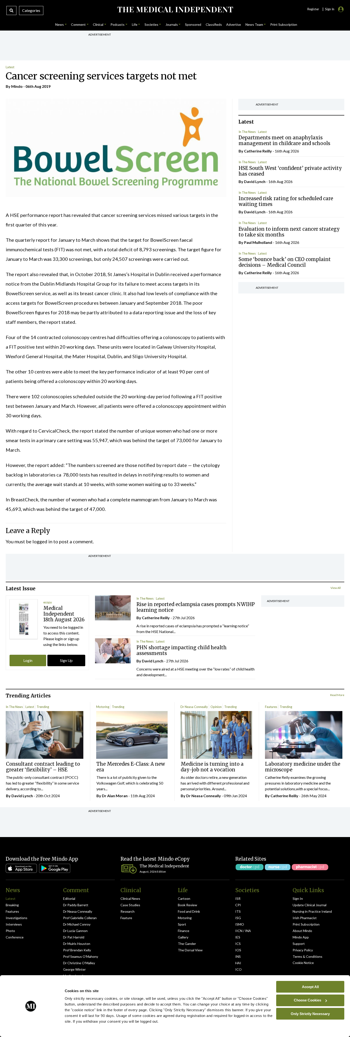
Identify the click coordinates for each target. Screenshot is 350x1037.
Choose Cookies (307, 1000)
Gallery (183, 937)
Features (271, 707)
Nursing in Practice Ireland (312, 911)
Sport (182, 924)
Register (313, 9)
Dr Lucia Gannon (75, 931)
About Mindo (302, 931)
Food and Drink (189, 911)
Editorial (69, 898)
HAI (238, 963)
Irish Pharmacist (305, 918)
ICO (238, 969)
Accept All (310, 987)
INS (238, 956)
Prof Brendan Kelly (77, 950)
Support (299, 944)
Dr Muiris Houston (76, 944)
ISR (237, 898)
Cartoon (184, 898)
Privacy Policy (303, 950)
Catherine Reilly (258, 151)
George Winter (74, 969)
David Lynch (254, 181)
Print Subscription (306, 924)
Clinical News (130, 898)
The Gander (187, 944)
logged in (42, 541)
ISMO (239, 924)
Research (127, 911)
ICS (238, 944)
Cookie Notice (303, 963)
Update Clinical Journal (309, 905)
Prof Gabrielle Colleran (80, 918)
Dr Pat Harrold (73, 937)
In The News (247, 132)
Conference (15, 937)
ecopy (47, 602)
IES (237, 937)
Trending (43, 707)
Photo (10, 931)
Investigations (16, 918)
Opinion (216, 707)
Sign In (298, 898)
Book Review (187, 905)
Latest (10, 67)
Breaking (12, 905)
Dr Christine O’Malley (79, 963)
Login (27, 660)
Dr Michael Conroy (76, 924)
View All (335, 588)
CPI (238, 905)
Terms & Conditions (307, 956)
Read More (337, 695)
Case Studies (130, 905)
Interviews (14, 924)
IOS (238, 950)
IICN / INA (243, 931)
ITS (238, 911)
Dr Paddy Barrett (75, 905)
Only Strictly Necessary (310, 1013)
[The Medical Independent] (175, 10)
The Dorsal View (190, 950)
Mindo (17, 86)
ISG (238, 918)
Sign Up (66, 660)
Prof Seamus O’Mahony (80, 956)
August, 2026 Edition (153, 871)
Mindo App (301, 937)
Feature (126, 918)
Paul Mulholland (258, 242)
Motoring (102, 707)
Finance (183, 931)
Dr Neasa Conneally (194, 707)
